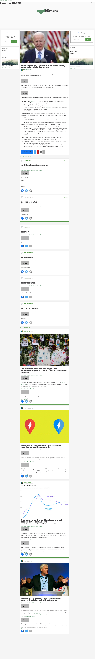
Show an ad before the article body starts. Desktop (31, 78)
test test (4, 50)
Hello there (4, 57)
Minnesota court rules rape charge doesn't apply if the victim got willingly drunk (41, 599)
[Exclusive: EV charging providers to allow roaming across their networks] (44, 426)
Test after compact (30, 308)
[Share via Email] (41, 152)
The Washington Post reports (41, 614)
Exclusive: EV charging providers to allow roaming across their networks (41, 446)
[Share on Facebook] (27, 152)
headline (48, 107)
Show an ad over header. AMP (7, 0)
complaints (34, 101)
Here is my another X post (8, 65)
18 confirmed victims (48, 396)
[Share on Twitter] (35, 152)
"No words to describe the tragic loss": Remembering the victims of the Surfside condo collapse (44, 370)
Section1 (66, 160)
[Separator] (43, 152)
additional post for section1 (34, 165)
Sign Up (14, 41)
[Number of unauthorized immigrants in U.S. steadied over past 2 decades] (44, 501)
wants (32, 110)
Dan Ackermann (27, 69)
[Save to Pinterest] (38, 152)
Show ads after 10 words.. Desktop (28, 90)
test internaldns (29, 283)
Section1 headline (30, 202)
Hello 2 (4, 55)
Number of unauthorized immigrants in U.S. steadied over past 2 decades (41, 521)
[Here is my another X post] (10, 62)
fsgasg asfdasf (5, 53)
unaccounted (36, 398)
